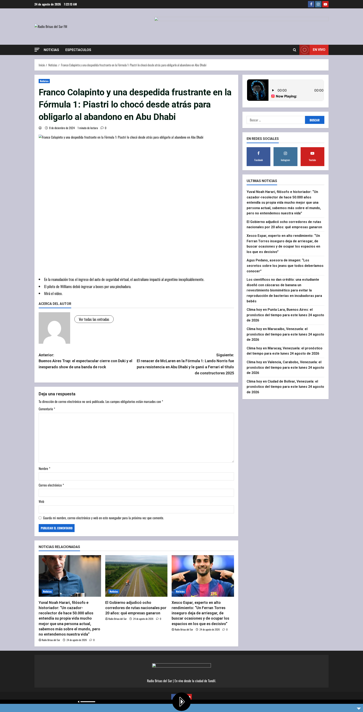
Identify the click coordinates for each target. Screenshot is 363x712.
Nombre (44, 468)
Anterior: (85, 361)
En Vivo (319, 50)
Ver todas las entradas (94, 319)
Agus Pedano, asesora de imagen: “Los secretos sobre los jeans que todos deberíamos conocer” (285, 265)
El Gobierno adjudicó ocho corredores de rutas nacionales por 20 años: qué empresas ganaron (135, 607)
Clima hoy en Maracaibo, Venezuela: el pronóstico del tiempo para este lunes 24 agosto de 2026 (285, 334)
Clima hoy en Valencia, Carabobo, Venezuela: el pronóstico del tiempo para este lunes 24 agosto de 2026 (285, 367)
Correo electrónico (51, 485)
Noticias (51, 50)
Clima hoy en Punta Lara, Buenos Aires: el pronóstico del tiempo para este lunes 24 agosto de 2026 (285, 315)
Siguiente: (185, 364)
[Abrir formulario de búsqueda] (294, 50)
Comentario (47, 408)
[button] (36, 49)
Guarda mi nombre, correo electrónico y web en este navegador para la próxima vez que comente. (103, 517)
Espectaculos (78, 50)
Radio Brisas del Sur (51, 640)
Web (41, 501)
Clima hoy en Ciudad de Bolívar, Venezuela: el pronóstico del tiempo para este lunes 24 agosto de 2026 (285, 386)
